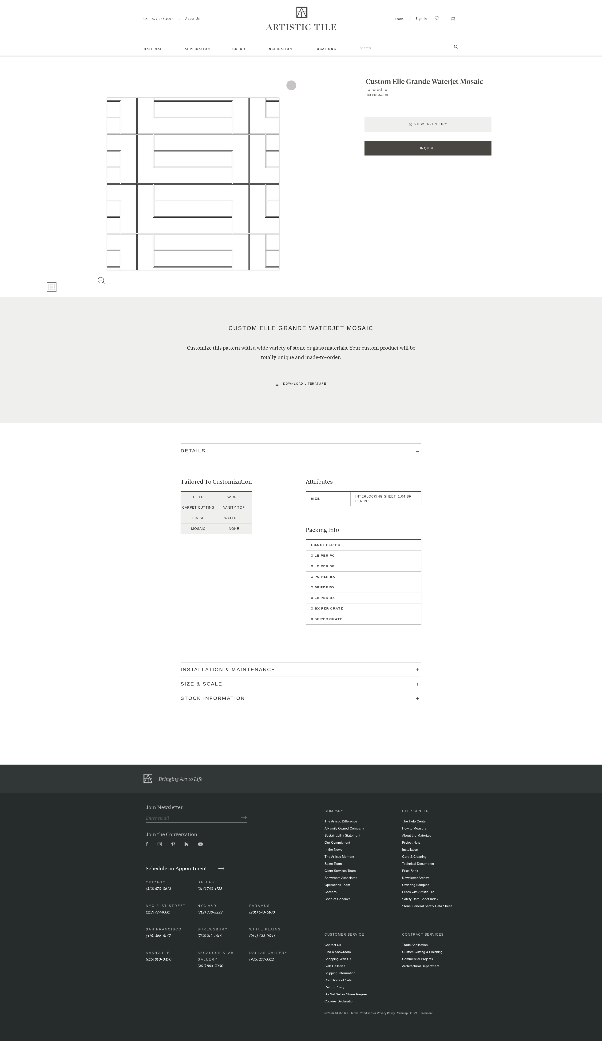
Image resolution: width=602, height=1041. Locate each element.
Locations (325, 49)
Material (152, 49)
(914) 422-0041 (262, 935)
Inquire (428, 148)
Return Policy (334, 987)
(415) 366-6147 (158, 935)
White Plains (265, 929)
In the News (333, 849)
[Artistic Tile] (301, 19)
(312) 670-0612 (158, 888)
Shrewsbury (213, 929)
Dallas (206, 882)
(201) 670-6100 (262, 911)
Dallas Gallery (268, 953)
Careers (331, 892)
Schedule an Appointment (177, 868)
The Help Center (414, 821)
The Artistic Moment (339, 856)
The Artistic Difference (341, 821)
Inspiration (279, 49)
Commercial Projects (417, 959)
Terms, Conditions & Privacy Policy (373, 1013)
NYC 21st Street (166, 906)
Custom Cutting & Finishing (422, 952)
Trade (399, 19)
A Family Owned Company (344, 828)
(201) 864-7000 (210, 965)
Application (197, 49)
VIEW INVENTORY (430, 124)
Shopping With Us (338, 959)
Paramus (259, 906)
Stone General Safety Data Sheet (427, 906)
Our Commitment (337, 842)
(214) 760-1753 (210, 888)
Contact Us (333, 945)
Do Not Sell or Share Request (346, 994)
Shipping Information (340, 973)
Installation (410, 849)
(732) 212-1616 (210, 935)
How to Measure (414, 828)
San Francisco (164, 929)
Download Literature (304, 383)
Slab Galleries (335, 966)
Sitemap (402, 1013)
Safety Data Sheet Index (420, 899)
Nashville (158, 953)
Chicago (156, 882)
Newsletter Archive (416, 878)
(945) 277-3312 (261, 958)
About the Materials (416, 835)
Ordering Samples (415, 885)
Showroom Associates (341, 878)
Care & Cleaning (414, 856)
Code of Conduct (337, 899)
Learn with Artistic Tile (418, 892)
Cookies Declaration (339, 1001)
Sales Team (333, 864)
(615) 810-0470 (158, 958)
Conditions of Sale (338, 980)
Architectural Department (420, 966)
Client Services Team (340, 871)
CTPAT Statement (421, 1013)
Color (238, 49)
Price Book (410, 871)
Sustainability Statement (342, 835)
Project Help (411, 842)
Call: (158, 19)
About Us (192, 18)
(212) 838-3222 (210, 911)
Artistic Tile (341, 1013)
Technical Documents (418, 864)
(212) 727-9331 (158, 911)
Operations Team (337, 885)
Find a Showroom (338, 952)
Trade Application (415, 945)
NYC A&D (207, 906)
